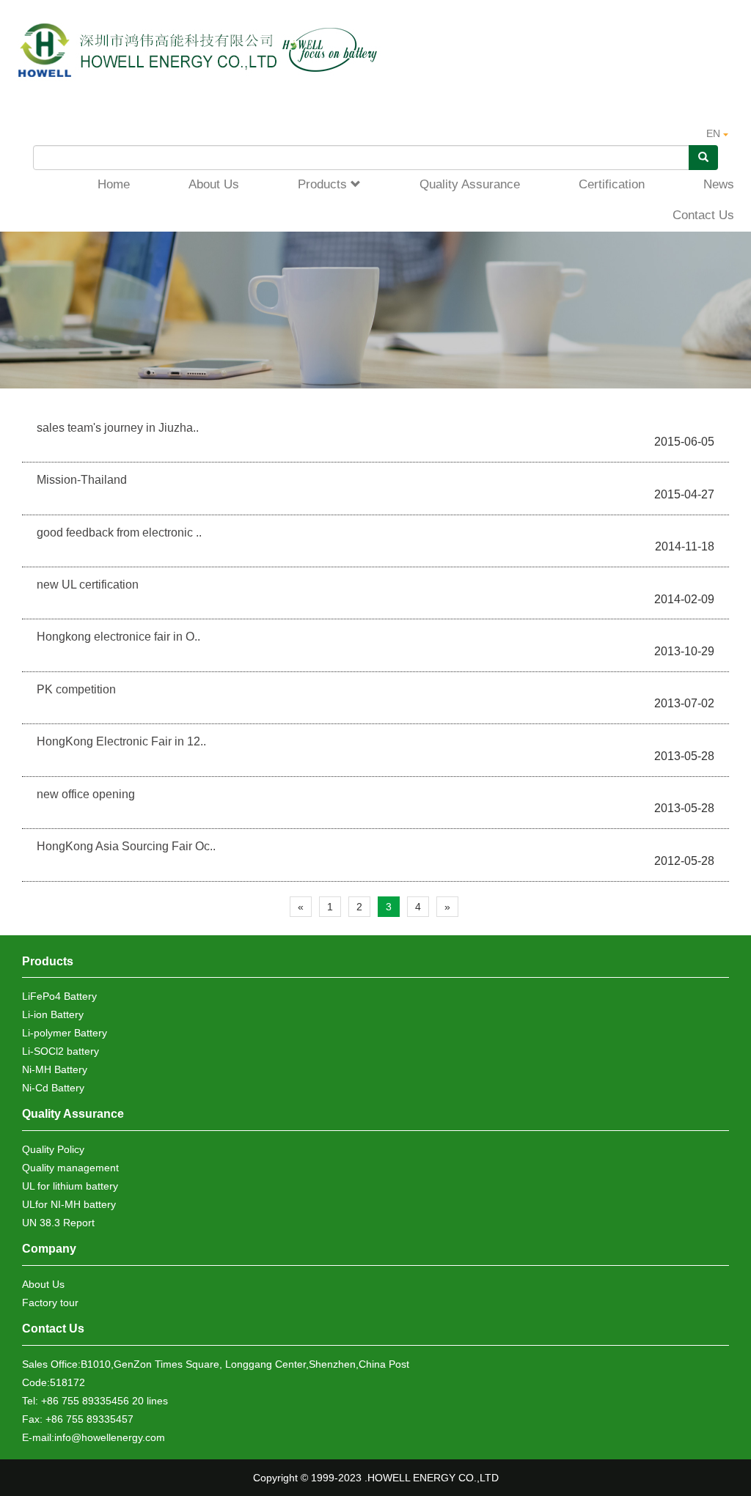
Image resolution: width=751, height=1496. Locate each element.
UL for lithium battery (70, 1186)
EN (714, 133)
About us (213, 184)
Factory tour (50, 1302)
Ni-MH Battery (54, 1069)
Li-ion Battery (53, 1014)
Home (114, 184)
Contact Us (53, 1328)
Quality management (70, 1167)
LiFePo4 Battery (59, 996)
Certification (612, 184)
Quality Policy (53, 1149)
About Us (43, 1284)
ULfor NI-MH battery (69, 1204)
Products (324, 184)
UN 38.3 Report (58, 1222)
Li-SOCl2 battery (60, 1051)
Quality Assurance (470, 184)
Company (49, 1248)
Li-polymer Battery (64, 1033)
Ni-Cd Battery (53, 1088)
